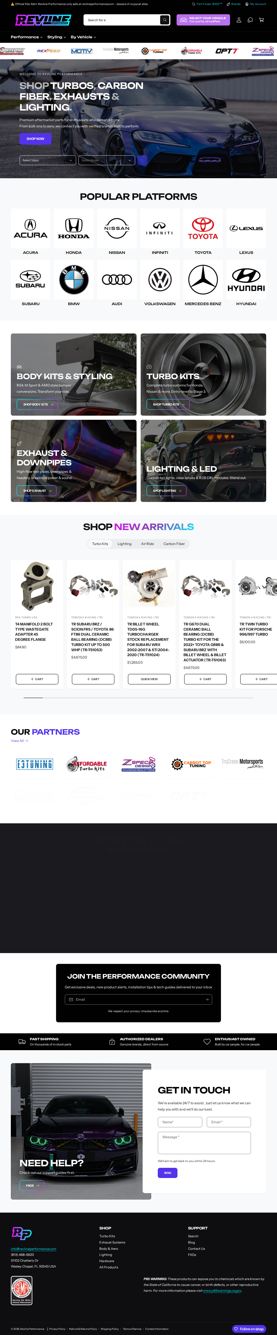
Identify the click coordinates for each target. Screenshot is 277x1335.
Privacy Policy (57, 1328)
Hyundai (246, 304)
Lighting (124, 544)
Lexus (246, 252)
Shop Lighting (164, 491)
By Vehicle (81, 37)
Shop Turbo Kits (166, 404)
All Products (108, 1267)
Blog (191, 1242)
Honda (74, 252)
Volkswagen (160, 304)
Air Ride (147, 544)
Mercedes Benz (203, 304)
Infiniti (160, 252)
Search (193, 1236)
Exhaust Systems (112, 1242)
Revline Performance (32, 1328)
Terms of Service (132, 1328)
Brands (235, 4)
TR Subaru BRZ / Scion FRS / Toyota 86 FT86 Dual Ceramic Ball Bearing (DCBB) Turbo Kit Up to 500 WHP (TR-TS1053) (92, 637)
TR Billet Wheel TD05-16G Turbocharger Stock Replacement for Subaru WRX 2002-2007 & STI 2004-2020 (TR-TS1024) (148, 639)
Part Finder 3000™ (209, 4)
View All (17, 741)
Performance (25, 37)
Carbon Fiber (174, 544)
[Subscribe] (207, 999)
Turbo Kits (100, 544)
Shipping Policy (110, 1328)
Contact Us (196, 1249)
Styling (54, 37)
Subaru (31, 304)
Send (167, 1173)
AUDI (117, 304)
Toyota (203, 252)
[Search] (142, 160)
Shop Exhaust (34, 491)
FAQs (30, 1186)
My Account (258, 4)
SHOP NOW (35, 139)
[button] (261, 20)
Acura (30, 252)
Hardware (106, 1261)
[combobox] (127, 20)
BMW (74, 304)
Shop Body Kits (35, 404)
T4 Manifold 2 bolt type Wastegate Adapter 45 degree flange (34, 631)
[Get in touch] (250, 20)
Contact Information (157, 1328)
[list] (138, 780)
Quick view (149, 679)
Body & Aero (108, 1249)
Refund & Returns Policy (83, 1328)
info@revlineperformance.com (33, 1249)
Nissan (117, 252)
